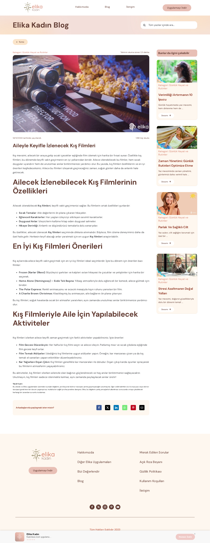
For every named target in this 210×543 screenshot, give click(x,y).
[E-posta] (142, 407)
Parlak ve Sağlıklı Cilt (173, 227)
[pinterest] (111, 507)
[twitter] (98, 507)
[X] (107, 407)
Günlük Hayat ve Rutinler (35, 52)
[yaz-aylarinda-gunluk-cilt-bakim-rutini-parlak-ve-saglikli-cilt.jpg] (177, 193)
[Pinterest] (133, 407)
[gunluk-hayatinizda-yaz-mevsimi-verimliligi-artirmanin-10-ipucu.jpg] (177, 61)
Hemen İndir (185, 537)
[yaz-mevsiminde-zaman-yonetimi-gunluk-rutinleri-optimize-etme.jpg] (177, 127)
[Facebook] (99, 407)
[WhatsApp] (124, 407)
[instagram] (105, 507)
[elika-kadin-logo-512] (33, 3)
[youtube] (117, 507)
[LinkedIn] (116, 407)
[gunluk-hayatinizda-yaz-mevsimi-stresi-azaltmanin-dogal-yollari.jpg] (177, 254)
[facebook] (92, 507)
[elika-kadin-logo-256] (42, 450)
